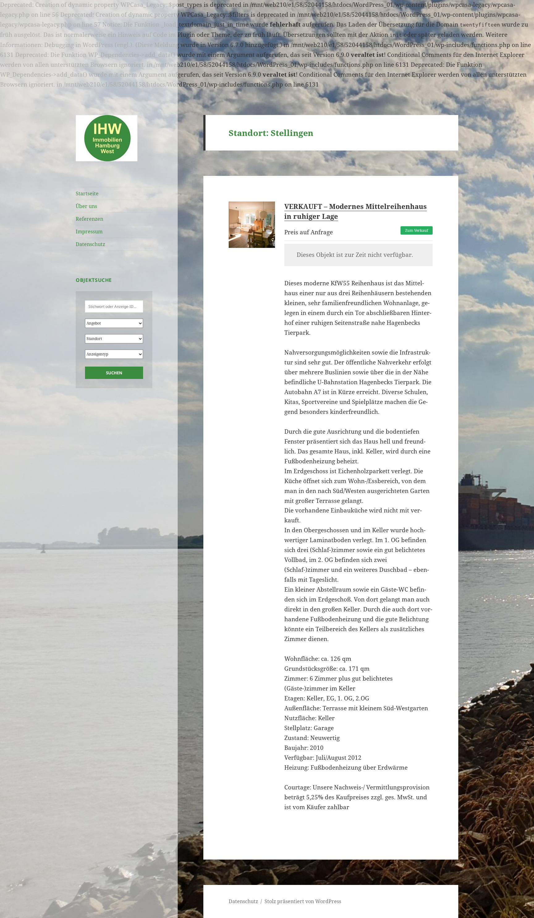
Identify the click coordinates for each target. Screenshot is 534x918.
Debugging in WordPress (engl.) (88, 45)
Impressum (89, 231)
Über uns (86, 206)
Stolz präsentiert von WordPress (303, 901)
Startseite (87, 193)
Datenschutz (90, 244)
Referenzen (89, 218)
